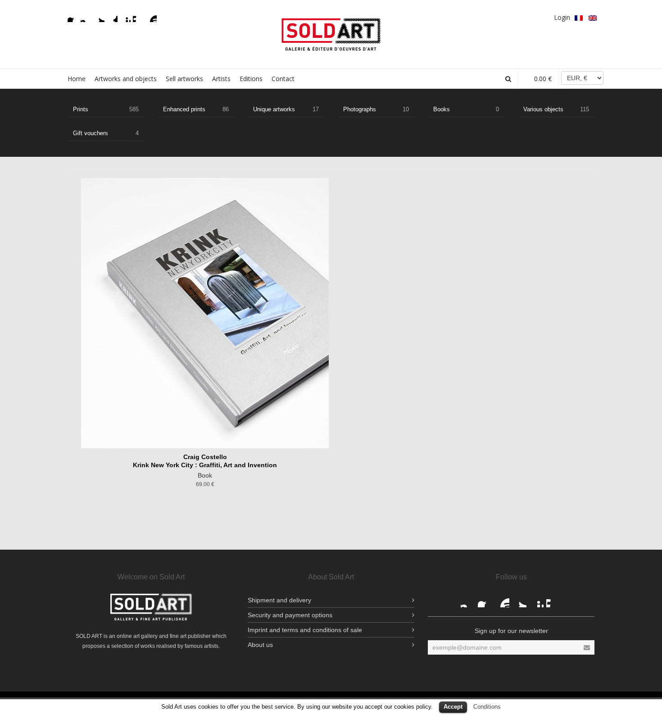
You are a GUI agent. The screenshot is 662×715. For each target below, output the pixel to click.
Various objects (556, 109)
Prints (106, 109)
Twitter (99, 16)
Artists (221, 78)
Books (466, 109)
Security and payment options (290, 615)
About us (260, 644)
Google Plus (112, 16)
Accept (453, 706)
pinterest (125, 16)
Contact (283, 78)
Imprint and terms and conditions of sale (305, 629)
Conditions (487, 706)
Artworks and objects (126, 78)
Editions (251, 78)
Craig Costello (205, 456)
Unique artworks (286, 109)
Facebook (73, 16)
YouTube (151, 16)
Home (77, 78)
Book (205, 475)
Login (562, 17)
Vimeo (138, 16)
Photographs (376, 109)
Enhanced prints (196, 109)
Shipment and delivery (279, 600)
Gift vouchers (106, 133)
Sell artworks (184, 78)
